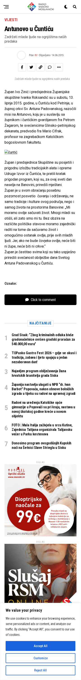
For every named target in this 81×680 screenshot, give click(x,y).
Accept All (40, 646)
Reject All (40, 670)
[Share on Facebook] (22, 67)
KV (36, 55)
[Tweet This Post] (31, 67)
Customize (41, 658)
